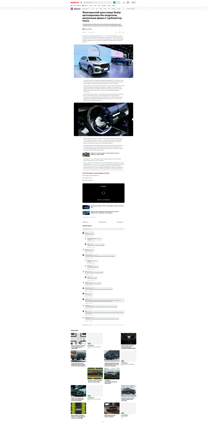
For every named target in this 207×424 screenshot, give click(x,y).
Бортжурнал (104, 5)
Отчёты (95, 5)
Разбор (105, 8)
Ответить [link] (91, 236)
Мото (80, 5)
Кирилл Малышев (88, 29)
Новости (92, 8)
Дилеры (113, 5)
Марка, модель (85, 8)
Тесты (97, 8)
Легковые (74, 5)
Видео (101, 8)
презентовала (104, 35)
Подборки (114, 8)
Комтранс (86, 5)
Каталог (90, 5)
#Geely (83, 217)
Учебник (118, 8)
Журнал (109, 5)
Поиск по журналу (131, 8)
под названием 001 (95, 164)
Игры (109, 8)
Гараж (99, 5)
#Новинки (88, 217)
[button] (95, 339)
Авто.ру (75, 2)
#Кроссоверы (93, 217)
